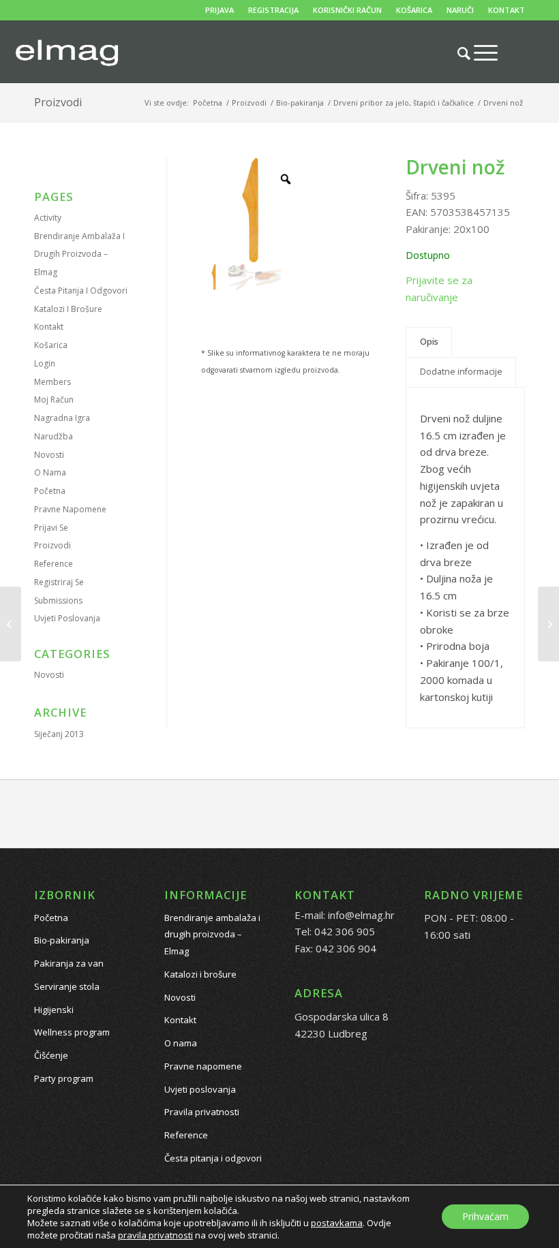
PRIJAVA (219, 10)
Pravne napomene (70, 509)
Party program (63, 1078)
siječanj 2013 (59, 734)
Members (52, 382)
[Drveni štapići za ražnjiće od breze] (10, 624)
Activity (47, 217)
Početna (49, 491)
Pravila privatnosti (201, 1112)
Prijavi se (51, 527)
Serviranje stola (67, 986)
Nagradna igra (62, 418)
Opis (429, 341)
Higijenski (54, 1009)
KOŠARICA (414, 10)
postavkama (337, 1223)
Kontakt (48, 326)
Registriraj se (59, 582)
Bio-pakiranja (61, 940)
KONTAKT (506, 10)
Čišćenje (51, 1055)
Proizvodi (58, 102)
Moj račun (54, 399)
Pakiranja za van (69, 963)
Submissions (58, 600)
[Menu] (479, 52)
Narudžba (53, 436)
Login (44, 363)
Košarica (50, 345)
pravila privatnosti (155, 1235)
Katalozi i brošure (68, 309)
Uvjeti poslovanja (67, 618)
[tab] (429, 342)
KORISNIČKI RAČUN (347, 10)
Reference (53, 564)
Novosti (49, 455)
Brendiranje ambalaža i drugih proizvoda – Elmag (79, 254)
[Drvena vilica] (548, 624)
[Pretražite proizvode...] (457, 53)
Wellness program (72, 1032)
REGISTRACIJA (273, 10)
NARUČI (460, 10)
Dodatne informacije (461, 371)
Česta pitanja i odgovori (80, 290)
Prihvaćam (485, 1216)
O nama (50, 472)
